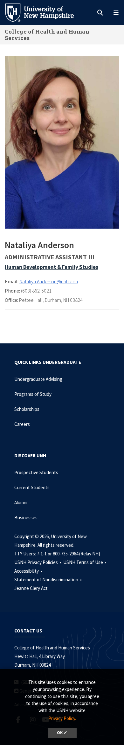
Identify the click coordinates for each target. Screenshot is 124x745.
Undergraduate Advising (38, 379)
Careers (22, 424)
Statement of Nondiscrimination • (48, 579)
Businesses (26, 517)
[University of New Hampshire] (44, 12)
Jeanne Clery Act (31, 588)
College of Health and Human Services (47, 35)
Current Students (32, 487)
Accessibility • (28, 571)
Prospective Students (36, 472)
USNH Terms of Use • (85, 562)
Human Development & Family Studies (51, 267)
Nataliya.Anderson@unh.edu (48, 281)
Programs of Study (33, 394)
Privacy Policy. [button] (62, 718)
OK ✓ (62, 732)
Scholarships (26, 409)
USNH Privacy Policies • (38, 562)
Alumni (20, 502)
